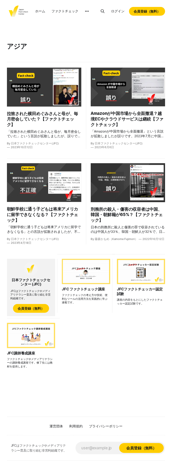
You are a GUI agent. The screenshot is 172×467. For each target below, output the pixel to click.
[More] (86, 11)
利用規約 (76, 426)
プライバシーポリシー (106, 426)
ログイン (118, 11)
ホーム (40, 11)
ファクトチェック (65, 11)
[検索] (102, 11)
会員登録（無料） (147, 11)
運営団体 (56, 426)
